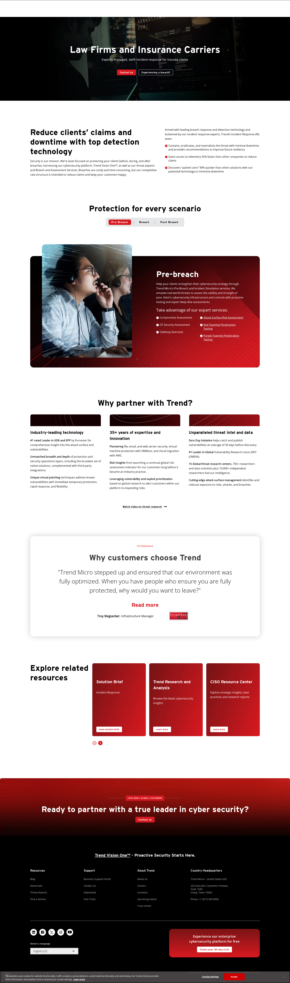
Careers (141, 885)
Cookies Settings (210, 976)
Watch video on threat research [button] (142, 506)
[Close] (284, 976)
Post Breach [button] (169, 222)
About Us (142, 879)
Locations (142, 892)
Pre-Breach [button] (119, 222)
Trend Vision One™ (112, 855)
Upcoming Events (147, 899)
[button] (223, 317)
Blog (32, 879)
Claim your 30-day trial (213, 949)
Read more (145, 605)
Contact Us (90, 885)
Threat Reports (38, 892)
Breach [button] (144, 222)
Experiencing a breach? (155, 72)
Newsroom (36, 885)
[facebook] (42, 932)
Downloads (90, 892)
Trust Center (144, 905)
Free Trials (89, 899)
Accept (234, 976)
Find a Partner (38, 899)
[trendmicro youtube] (69, 932)
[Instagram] (60, 932)
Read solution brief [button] (109, 729)
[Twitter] (51, 932)
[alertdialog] (145, 977)
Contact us (126, 72)
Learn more (162, 729)
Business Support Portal (97, 879)
